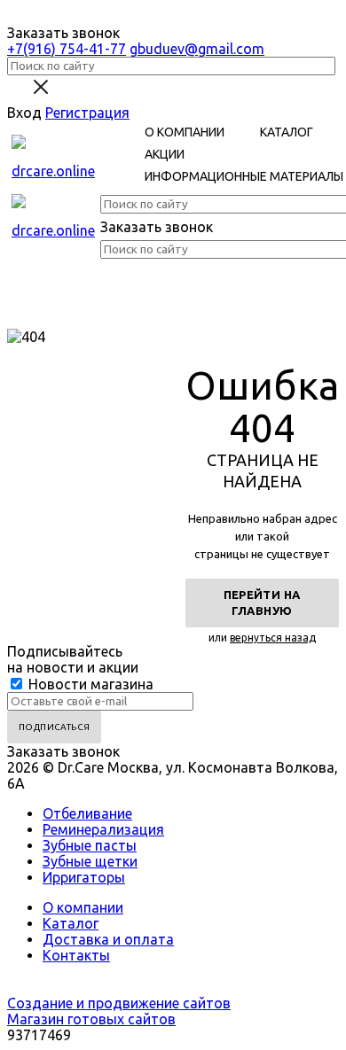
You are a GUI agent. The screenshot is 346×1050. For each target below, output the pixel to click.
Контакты (76, 955)
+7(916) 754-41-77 (66, 49)
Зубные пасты (90, 845)
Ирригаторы (84, 877)
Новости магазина (89, 684)
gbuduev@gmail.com (197, 49)
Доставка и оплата (108, 939)
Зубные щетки (90, 861)
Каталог (70, 923)
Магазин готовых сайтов (91, 1019)
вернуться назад (273, 637)
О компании (83, 907)
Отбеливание (87, 813)
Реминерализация (103, 829)
